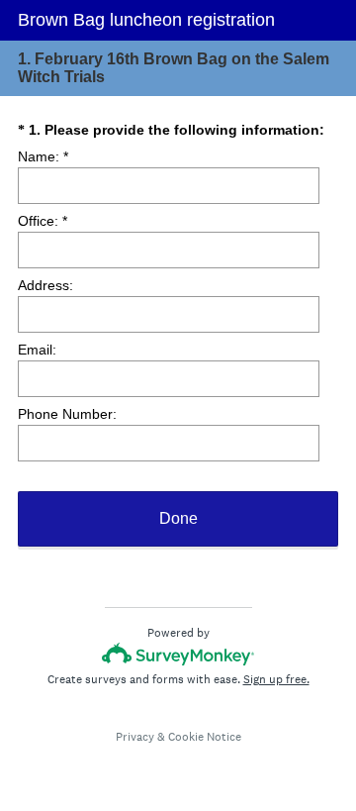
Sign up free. (276, 679)
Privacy (135, 737)
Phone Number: (67, 414)
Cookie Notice (204, 737)
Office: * (42, 221)
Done (178, 518)
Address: (45, 285)
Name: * (43, 156)
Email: (37, 349)
